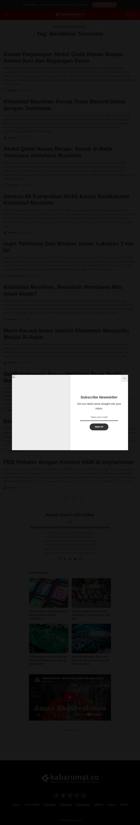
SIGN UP (99, 427)
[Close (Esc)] (124, 378)
